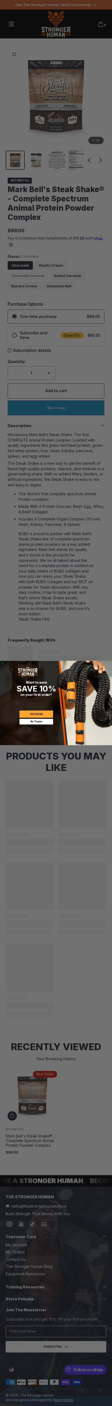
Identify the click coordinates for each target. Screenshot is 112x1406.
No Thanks (36, 721)
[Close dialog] (3, 663)
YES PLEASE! (36, 714)
